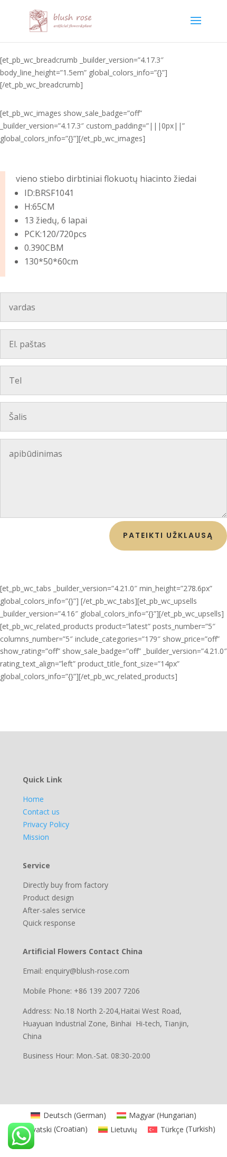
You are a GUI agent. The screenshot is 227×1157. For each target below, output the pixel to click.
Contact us (41, 812)
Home (33, 799)
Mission (36, 837)
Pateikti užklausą (168, 535)
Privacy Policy (46, 824)
